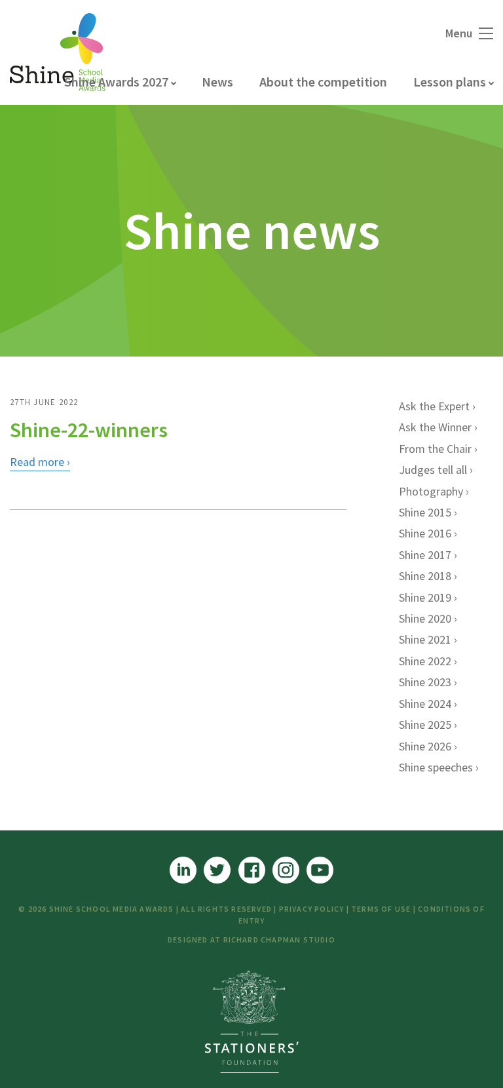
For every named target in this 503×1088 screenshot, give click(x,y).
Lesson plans (449, 81)
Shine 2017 (425, 554)
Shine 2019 (425, 597)
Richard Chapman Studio (279, 939)
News (217, 81)
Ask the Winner (435, 427)
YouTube (320, 870)
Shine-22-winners (89, 430)
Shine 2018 (425, 575)
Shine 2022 (425, 661)
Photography (431, 491)
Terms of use (381, 909)
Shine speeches (436, 767)
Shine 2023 (425, 682)
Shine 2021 (425, 639)
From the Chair (435, 448)
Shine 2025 (425, 724)
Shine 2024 (425, 703)
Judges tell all (433, 469)
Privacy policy (312, 909)
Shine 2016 (425, 533)
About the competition (323, 81)
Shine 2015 (425, 512)
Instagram (285, 870)
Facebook (251, 870)
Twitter (217, 870)
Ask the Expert (434, 406)
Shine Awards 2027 (116, 81)
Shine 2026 (425, 746)
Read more (37, 461)
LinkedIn (183, 870)
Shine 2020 (425, 618)
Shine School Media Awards (57, 52)
